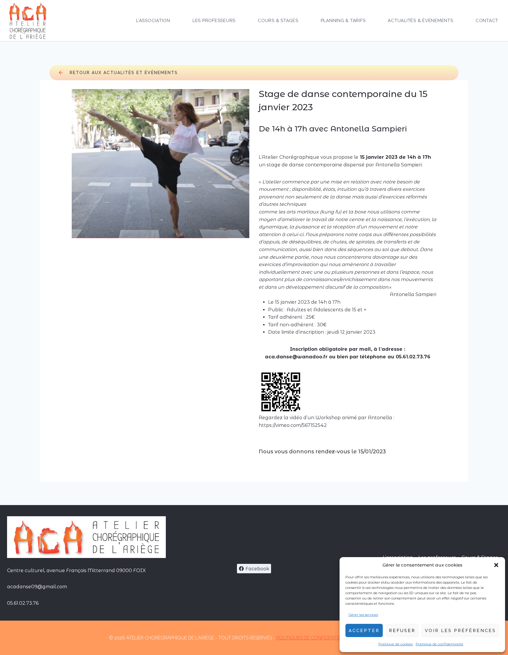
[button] (496, 565)
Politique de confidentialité (439, 644)
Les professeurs (214, 20)
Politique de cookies (395, 644)
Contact (487, 20)
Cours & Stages (278, 20)
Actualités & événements (420, 20)
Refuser (402, 630)
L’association (153, 20)
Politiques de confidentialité (313, 638)
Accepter (364, 630)
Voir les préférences (460, 630)
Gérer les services (363, 614)
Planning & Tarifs (343, 20)
